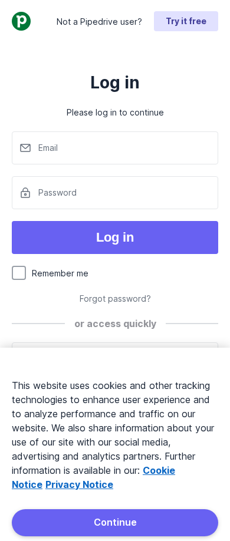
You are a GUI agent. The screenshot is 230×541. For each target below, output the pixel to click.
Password (57, 192)
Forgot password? (115, 298)
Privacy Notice (79, 484)
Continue (115, 522)
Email (48, 148)
